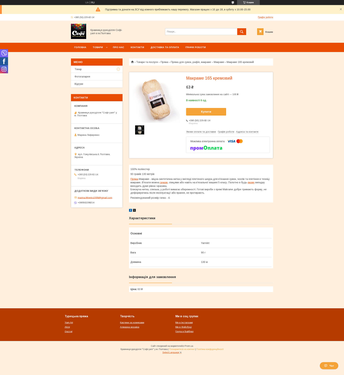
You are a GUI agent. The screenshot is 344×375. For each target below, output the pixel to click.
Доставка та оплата (164, 47)
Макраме (219, 62)
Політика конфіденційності (210, 349)
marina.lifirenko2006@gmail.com (95, 197)
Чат (331, 365)
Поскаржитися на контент (182, 349)
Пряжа (164, 62)
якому (251, 182)
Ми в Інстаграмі (184, 322)
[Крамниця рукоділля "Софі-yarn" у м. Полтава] (78, 38)
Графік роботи (195, 47)
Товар (78, 69)
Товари (98, 47)
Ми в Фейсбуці (183, 327)
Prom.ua (189, 346)
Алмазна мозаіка (129, 327)
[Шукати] (241, 31)
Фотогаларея (82, 76)
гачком (164, 182)
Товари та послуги (147, 62)
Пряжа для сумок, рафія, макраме (191, 62)
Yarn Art (69, 322)
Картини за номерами (132, 322)
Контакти (137, 47)
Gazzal (68, 331)
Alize (67, 327)
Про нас (118, 47)
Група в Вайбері (184, 331)
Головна (80, 47)
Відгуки (79, 83)
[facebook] (130, 210)
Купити (206, 111)
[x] (134, 210)
